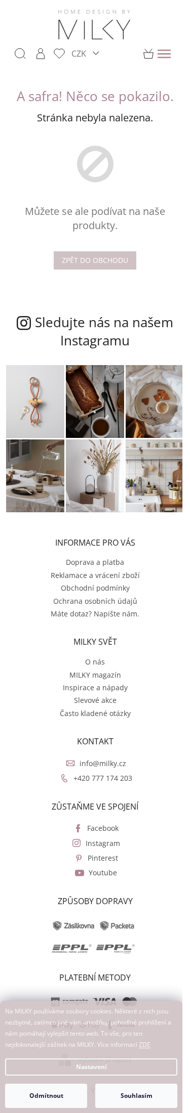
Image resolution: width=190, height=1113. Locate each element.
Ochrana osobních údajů (95, 601)
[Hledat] (20, 53)
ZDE (144, 1044)
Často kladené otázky (95, 713)
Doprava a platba (95, 562)
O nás (95, 661)
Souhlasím (137, 1095)
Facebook (103, 828)
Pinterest (103, 858)
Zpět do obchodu (95, 260)
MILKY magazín (95, 675)
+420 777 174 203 (102, 778)
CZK (79, 53)
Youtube (103, 872)
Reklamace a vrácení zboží (95, 575)
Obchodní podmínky (95, 588)
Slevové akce (95, 700)
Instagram (103, 843)
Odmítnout (46, 1095)
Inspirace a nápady (95, 687)
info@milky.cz (103, 763)
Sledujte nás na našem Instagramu (104, 331)
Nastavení (91, 1066)
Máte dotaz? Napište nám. (95, 613)
